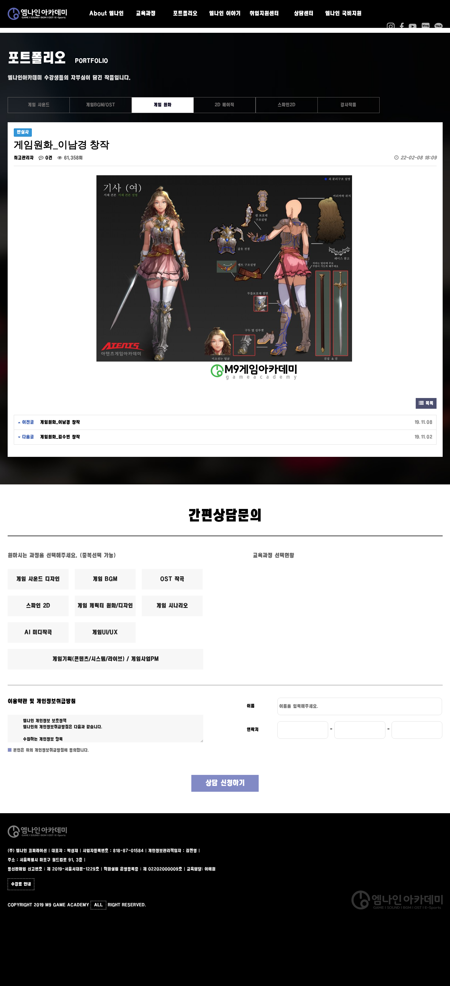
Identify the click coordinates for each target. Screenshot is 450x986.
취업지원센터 (264, 14)
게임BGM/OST (100, 105)
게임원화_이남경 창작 (60, 422)
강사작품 (348, 105)
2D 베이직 (224, 105)
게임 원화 (162, 105)
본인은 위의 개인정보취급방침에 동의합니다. (50, 750)
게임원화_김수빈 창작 (60, 437)
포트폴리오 (185, 14)
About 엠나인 (106, 14)
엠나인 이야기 (225, 14)
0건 (47, 158)
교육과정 (146, 14)
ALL (98, 905)
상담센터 (303, 14)
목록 (428, 403)
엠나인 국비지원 (343, 14)
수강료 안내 (21, 884)
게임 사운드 (39, 105)
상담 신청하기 (225, 783)
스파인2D (286, 105)
